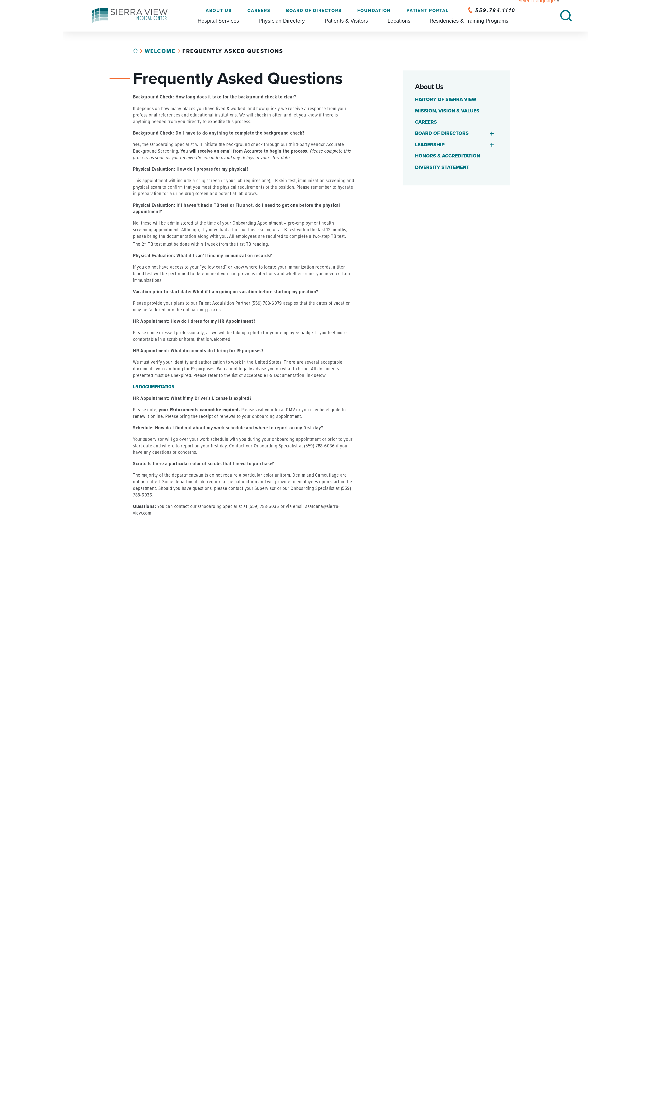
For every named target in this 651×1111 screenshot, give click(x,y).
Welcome (160, 51)
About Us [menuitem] (218, 10)
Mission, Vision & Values (447, 111)
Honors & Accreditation (447, 156)
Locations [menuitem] (399, 21)
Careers (426, 122)
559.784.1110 (495, 10)
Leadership (430, 145)
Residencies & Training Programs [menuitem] (469, 21)
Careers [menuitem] (258, 10)
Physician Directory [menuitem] (282, 21)
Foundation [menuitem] (374, 10)
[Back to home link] (135, 50)
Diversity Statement (442, 167)
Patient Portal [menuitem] (428, 10)
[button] (492, 133)
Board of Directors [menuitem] (314, 10)
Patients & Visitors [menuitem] (346, 21)
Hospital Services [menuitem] (218, 21)
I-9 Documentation (153, 387)
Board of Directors (442, 133)
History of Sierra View (445, 99)
